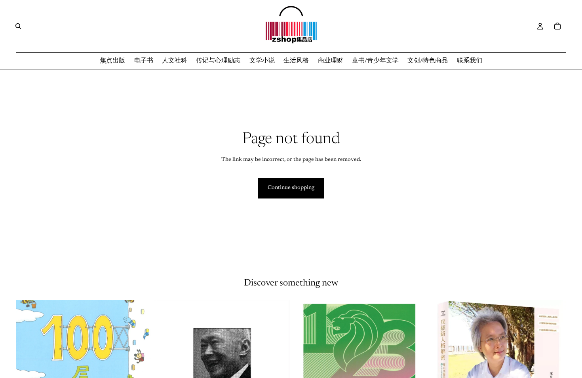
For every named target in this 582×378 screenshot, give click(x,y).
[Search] (18, 26)
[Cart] (557, 26)
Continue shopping (291, 188)
